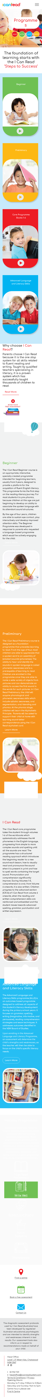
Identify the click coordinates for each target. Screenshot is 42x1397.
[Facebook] (8, 1365)
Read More (11, 392)
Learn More (11, 542)
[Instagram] (11, 1365)
